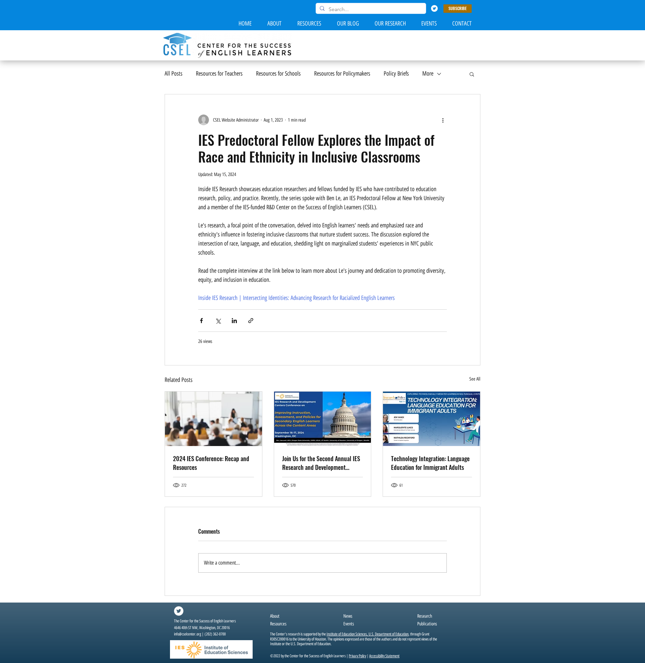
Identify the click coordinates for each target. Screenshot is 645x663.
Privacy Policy (357, 656)
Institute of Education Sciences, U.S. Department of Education (367, 634)
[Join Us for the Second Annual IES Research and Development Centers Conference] (322, 419)
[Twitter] (434, 8)
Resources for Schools (278, 73)
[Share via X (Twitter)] (218, 320)
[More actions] (443, 120)
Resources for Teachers (219, 73)
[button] (457, 8)
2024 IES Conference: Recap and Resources (211, 463)
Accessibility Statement (384, 656)
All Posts (173, 73)
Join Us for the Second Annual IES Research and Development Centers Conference (321, 463)
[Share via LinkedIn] (234, 320)
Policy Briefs (396, 73)
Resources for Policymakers (342, 73)
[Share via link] (251, 320)
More (427, 73)
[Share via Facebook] (201, 320)
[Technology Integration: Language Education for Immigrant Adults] (431, 419)
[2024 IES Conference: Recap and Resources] (213, 419)
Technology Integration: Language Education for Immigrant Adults (430, 463)
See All (474, 379)
